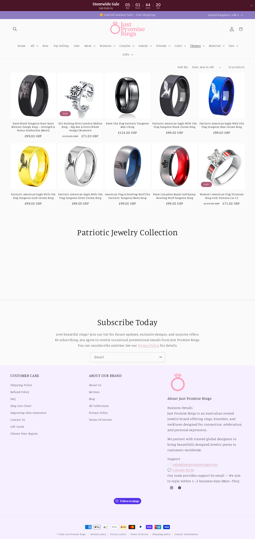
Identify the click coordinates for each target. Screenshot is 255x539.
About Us (95, 385)
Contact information (186, 534)
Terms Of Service (100, 419)
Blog (92, 399)
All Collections (99, 406)
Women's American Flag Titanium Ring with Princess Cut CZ (222, 196)
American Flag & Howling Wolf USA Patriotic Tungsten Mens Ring (127, 196)
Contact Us (17, 419)
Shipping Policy (21, 385)
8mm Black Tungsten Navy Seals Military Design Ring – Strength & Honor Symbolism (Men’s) (33, 127)
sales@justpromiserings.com (195, 464)
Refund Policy (19, 392)
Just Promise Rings (75, 534)
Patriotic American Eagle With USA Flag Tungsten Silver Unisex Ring (80, 196)
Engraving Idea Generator (28, 412)
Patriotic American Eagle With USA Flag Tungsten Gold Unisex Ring (33, 196)
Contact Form (183, 470)
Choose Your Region (24, 433)
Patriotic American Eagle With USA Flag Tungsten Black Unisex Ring (174, 125)
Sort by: (183, 67)
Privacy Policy (148, 345)
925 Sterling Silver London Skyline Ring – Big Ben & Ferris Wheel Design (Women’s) (80, 127)
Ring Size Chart (21, 406)
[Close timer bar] (251, 5)
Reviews (94, 392)
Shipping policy (161, 534)
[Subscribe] (160, 357)
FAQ (13, 399)
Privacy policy (118, 534)
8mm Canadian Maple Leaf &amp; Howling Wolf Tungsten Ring (174, 196)
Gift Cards (17, 426)
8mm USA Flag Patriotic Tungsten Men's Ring (127, 125)
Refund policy (98, 534)
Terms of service (139, 534)
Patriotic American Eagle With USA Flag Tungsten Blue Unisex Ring (221, 125)
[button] (15, 29)
